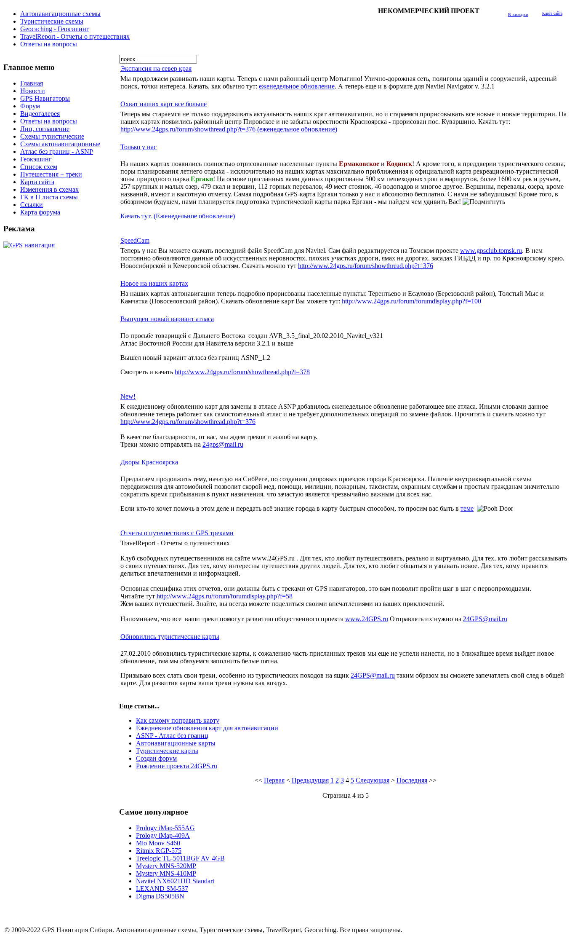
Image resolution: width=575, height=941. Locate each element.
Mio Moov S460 (158, 843)
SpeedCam (134, 240)
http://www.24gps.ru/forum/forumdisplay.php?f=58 (225, 596)
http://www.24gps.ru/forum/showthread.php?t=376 (365, 265)
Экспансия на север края (156, 68)
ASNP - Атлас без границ (172, 735)
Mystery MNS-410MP (166, 873)
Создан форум (156, 758)
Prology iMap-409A (163, 835)
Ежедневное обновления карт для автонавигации (207, 728)
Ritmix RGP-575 (158, 850)
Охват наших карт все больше (163, 103)
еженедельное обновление (297, 86)
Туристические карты (167, 750)
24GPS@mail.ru (485, 618)
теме (467, 508)
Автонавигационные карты (176, 743)
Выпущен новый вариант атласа (167, 318)
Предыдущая (310, 780)
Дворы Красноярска (149, 462)
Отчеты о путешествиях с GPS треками (177, 532)
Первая (274, 780)
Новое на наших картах (154, 283)
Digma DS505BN (160, 896)
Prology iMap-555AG (165, 827)
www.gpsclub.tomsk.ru (491, 250)
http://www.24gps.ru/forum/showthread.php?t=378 (242, 371)
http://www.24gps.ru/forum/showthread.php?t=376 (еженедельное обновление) (228, 129)
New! (128, 396)
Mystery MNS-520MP (166, 865)
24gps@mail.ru (222, 444)
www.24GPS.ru (366, 618)
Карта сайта (552, 13)
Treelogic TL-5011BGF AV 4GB (180, 858)
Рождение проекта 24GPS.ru (176, 765)
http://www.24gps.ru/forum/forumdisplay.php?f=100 (411, 301)
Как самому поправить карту (177, 720)
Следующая (372, 780)
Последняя (412, 780)
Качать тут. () (177, 216)
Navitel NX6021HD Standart (175, 881)
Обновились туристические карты (169, 636)
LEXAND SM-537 (162, 888)
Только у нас (138, 146)
